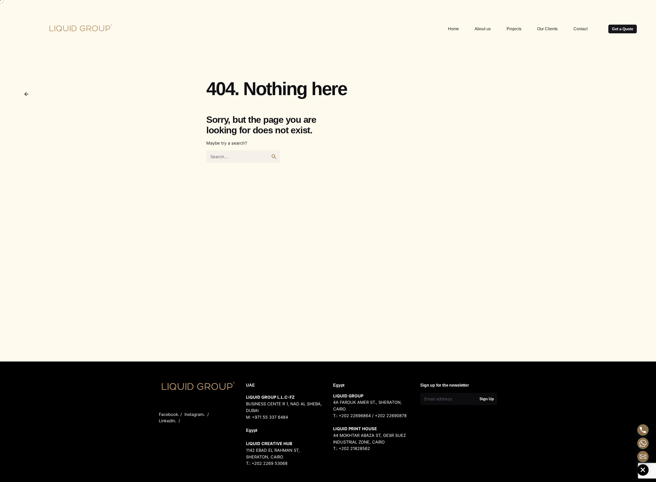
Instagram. (194, 414)
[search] (274, 156)
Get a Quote (622, 29)
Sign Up (486, 399)
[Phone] (643, 430)
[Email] (643, 456)
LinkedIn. (167, 420)
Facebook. (169, 414)
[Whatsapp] (643, 443)
